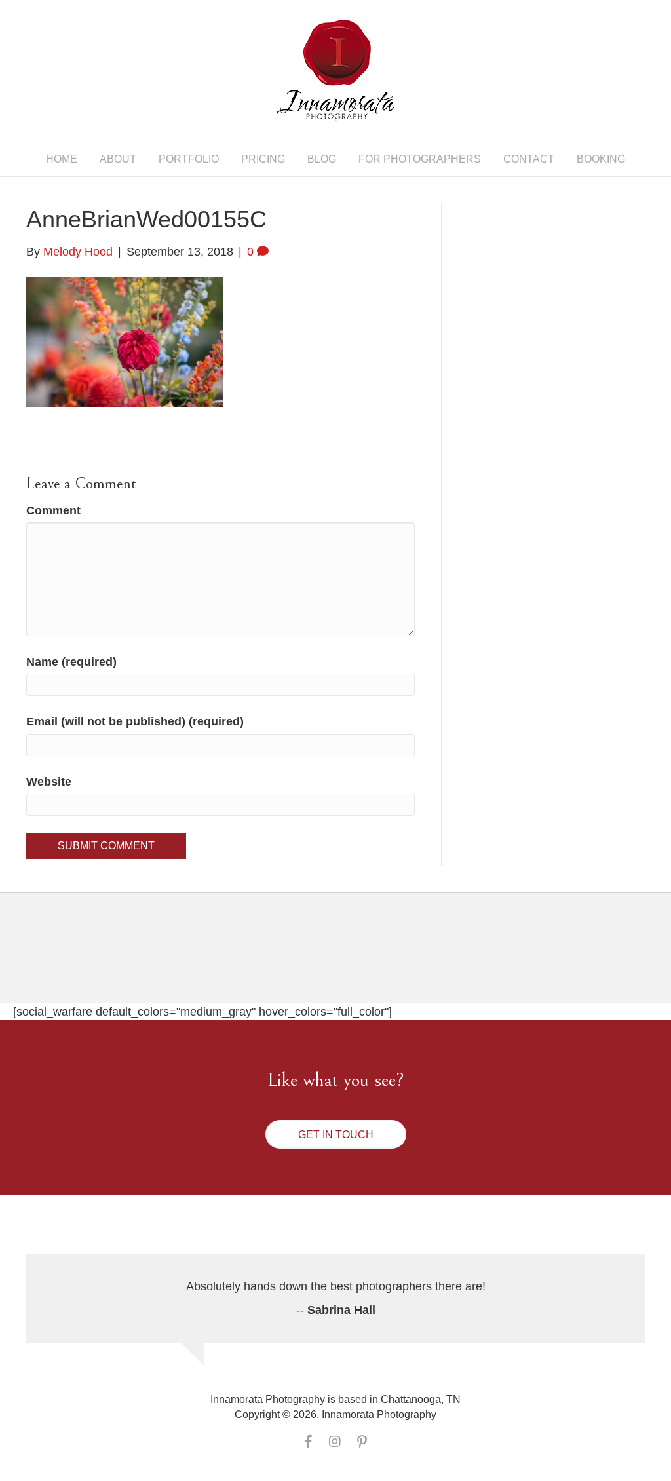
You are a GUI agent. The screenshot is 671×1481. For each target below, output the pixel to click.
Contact (528, 158)
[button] (335, 1134)
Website (48, 781)
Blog (321, 158)
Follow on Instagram (343, 959)
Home (61, 158)
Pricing (263, 158)
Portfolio (189, 158)
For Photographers (419, 158)
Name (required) (71, 661)
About (118, 158)
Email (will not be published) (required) (135, 721)
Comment (53, 510)
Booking (601, 158)
